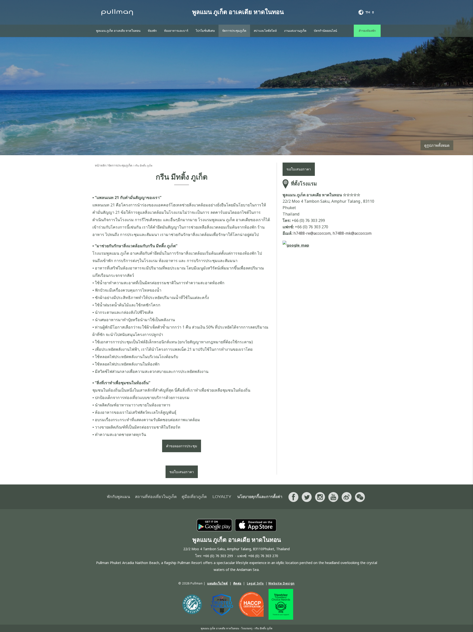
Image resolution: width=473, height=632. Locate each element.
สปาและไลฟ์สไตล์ (265, 30)
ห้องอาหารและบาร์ (176, 30)
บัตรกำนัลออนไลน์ (325, 30)
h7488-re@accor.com (312, 233)
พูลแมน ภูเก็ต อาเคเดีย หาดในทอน (118, 30)
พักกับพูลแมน (118, 497)
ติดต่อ (237, 583)
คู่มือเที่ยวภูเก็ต (194, 497)
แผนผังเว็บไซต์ (217, 583)
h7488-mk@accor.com (352, 233)
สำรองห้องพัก (367, 30)
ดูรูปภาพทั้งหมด (437, 145)
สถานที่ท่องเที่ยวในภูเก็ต (156, 497)
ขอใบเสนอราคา (181, 471)
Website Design (281, 583)
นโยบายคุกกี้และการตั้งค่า (259, 497)
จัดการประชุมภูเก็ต (234, 30)
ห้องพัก (152, 30)
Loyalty (222, 497)
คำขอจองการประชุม (181, 446)
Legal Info (255, 583)
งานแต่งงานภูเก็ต (295, 30)
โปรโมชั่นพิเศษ (205, 30)
